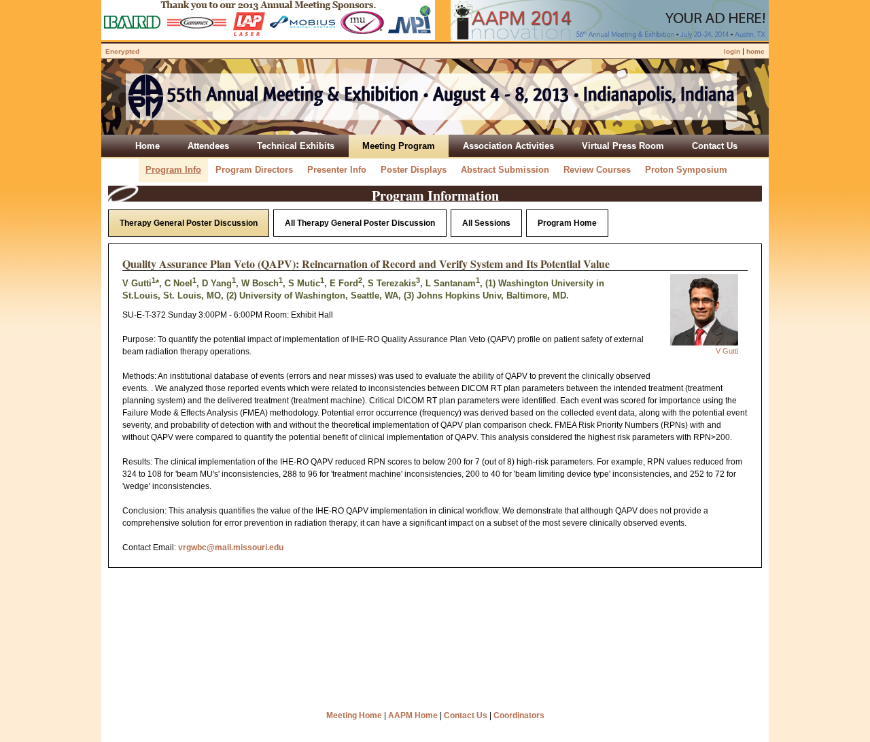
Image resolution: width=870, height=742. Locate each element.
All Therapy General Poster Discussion (360, 223)
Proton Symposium (686, 170)
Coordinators (518, 715)
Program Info (173, 170)
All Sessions (486, 223)
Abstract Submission (505, 170)
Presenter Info (336, 170)
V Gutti (727, 351)
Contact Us (465, 715)
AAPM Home (413, 715)
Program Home (567, 223)
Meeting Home (354, 715)
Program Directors (254, 170)
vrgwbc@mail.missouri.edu (230, 547)
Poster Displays (414, 170)
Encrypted (122, 51)
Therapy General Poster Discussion (189, 223)
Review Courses (597, 170)
